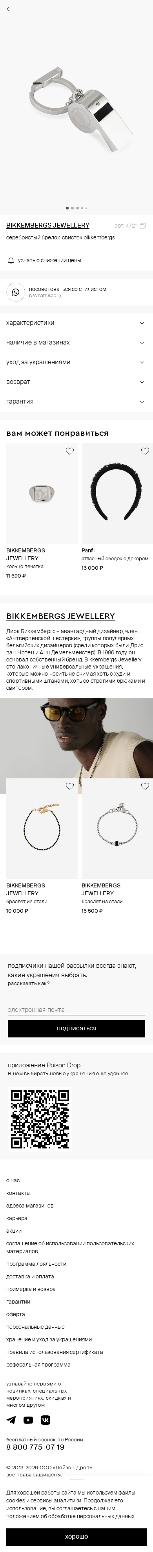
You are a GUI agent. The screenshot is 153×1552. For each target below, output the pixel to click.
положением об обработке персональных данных (70, 1516)
